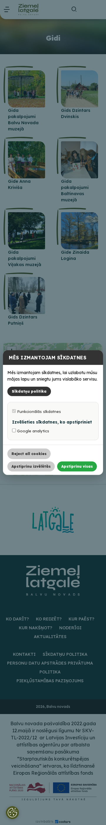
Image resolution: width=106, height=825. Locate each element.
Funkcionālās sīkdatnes (38, 411)
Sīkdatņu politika (29, 391)
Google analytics (32, 431)
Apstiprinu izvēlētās (31, 466)
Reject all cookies (29, 453)
